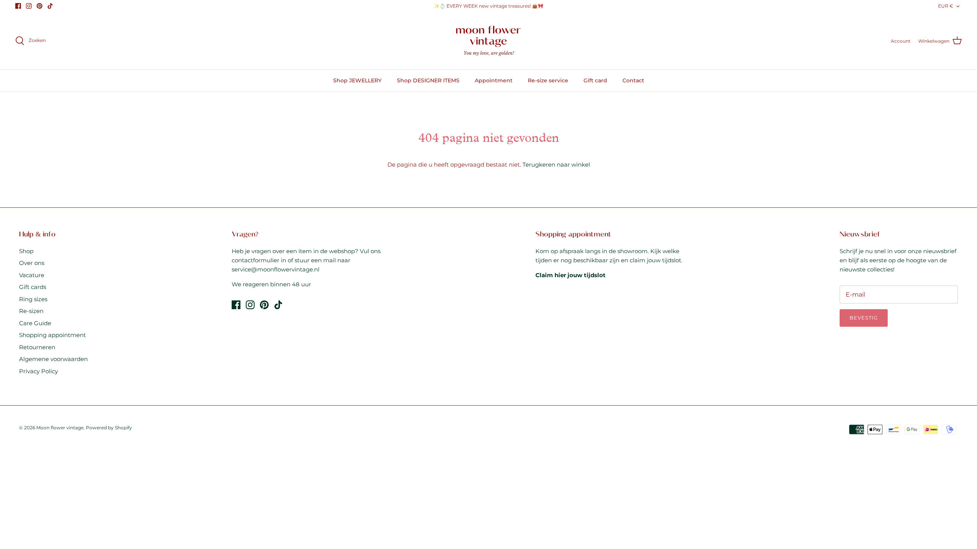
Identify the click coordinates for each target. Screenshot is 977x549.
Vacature (31, 275)
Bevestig (864, 318)
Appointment (494, 80)
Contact (633, 80)
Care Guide (35, 323)
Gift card (595, 80)
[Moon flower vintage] (489, 41)
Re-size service (548, 80)
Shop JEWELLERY (357, 80)
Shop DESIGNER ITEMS (428, 80)
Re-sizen (31, 311)
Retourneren (37, 347)
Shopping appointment (52, 335)
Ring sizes (33, 299)
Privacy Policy (38, 371)
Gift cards (32, 287)
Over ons (31, 262)
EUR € (945, 6)
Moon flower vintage (60, 427)
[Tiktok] (50, 6)
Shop (26, 251)
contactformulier (255, 260)
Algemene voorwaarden (53, 359)
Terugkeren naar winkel (556, 164)
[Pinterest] (39, 6)
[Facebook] (18, 6)
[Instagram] (29, 6)
